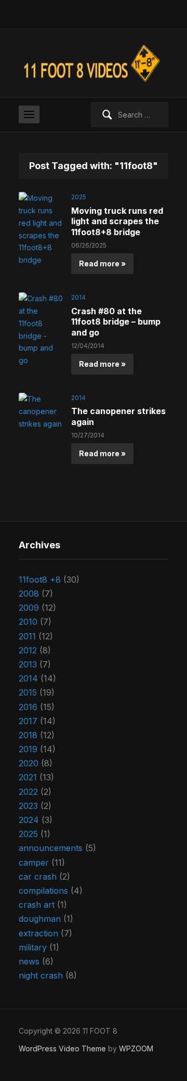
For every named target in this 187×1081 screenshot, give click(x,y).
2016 (28, 707)
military (33, 947)
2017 (28, 721)
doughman (40, 918)
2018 (28, 735)
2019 (28, 749)
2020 (28, 763)
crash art (37, 904)
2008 (29, 593)
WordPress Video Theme (62, 1048)
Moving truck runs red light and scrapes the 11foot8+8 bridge (117, 221)
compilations (43, 890)
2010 (28, 621)
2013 (28, 664)
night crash (41, 975)
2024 (29, 820)
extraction (38, 933)
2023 (28, 806)
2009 (29, 607)
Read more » (102, 263)
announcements (51, 848)
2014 (78, 297)
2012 (28, 650)
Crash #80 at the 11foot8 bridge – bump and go (116, 322)
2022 (28, 792)
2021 (28, 777)
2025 (78, 197)
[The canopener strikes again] (41, 410)
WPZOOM (136, 1048)
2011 (27, 636)
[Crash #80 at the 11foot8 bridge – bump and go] (41, 328)
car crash (38, 876)
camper (34, 862)
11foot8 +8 (40, 579)
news (29, 961)
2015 (28, 692)
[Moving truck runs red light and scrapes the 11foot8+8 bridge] (41, 228)
